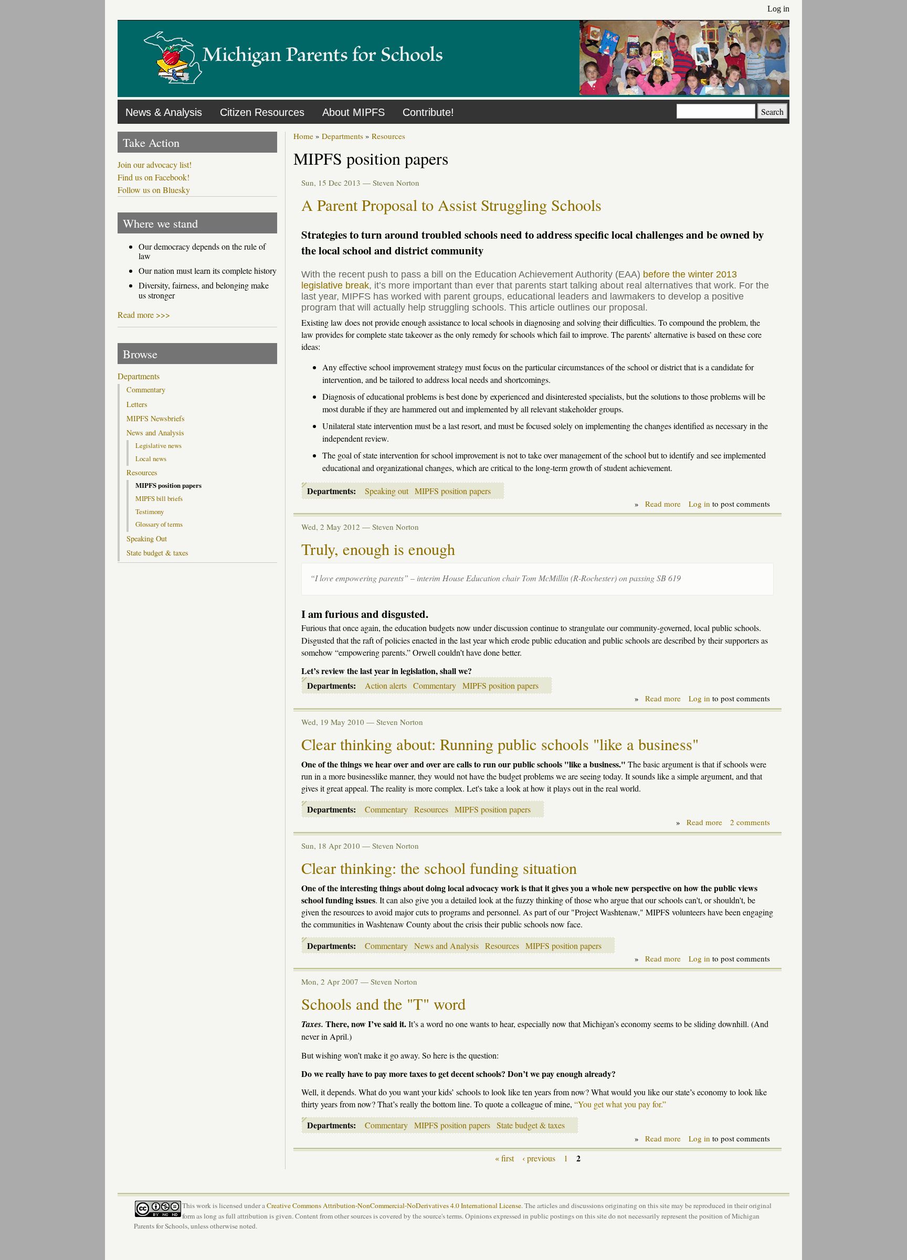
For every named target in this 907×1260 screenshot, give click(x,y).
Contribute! (428, 112)
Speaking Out (146, 538)
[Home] (293, 91)
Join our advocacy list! (155, 164)
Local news (150, 458)
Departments (342, 136)
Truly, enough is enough (378, 549)
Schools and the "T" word (383, 1004)
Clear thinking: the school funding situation (439, 868)
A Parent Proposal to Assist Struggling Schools (451, 205)
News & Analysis (163, 112)
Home (303, 136)
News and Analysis (446, 945)
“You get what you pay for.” (620, 1103)
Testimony (149, 511)
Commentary (434, 685)
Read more (663, 503)
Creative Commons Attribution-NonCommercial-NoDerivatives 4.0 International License (394, 1205)
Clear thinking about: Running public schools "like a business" (500, 744)
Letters (136, 404)
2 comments (750, 822)
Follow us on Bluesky (154, 190)
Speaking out (386, 490)
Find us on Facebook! (153, 177)
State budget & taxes (531, 1124)
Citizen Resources (262, 112)
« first (504, 1157)
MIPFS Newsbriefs (155, 418)
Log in (778, 8)
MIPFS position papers (453, 490)
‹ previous (538, 1157)
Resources (388, 136)
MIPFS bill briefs (159, 498)
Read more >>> (144, 314)
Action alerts (386, 685)
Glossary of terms (159, 524)
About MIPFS (353, 112)
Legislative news (158, 445)
